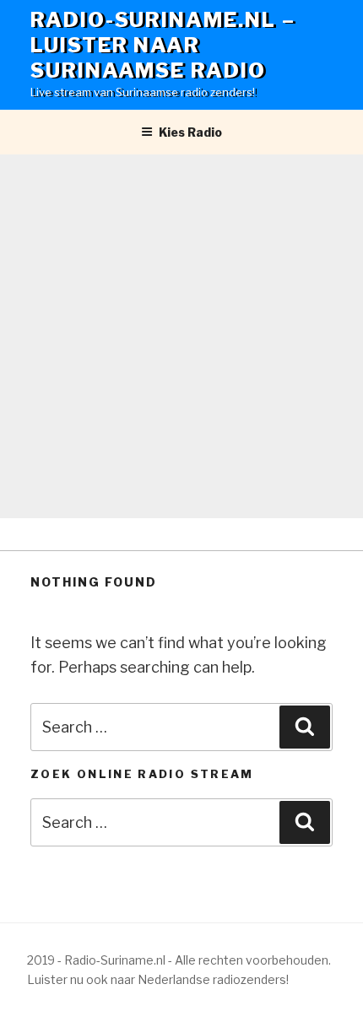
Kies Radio (190, 132)
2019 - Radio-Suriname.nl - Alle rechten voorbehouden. (179, 960)
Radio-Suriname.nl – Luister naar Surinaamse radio (162, 45)
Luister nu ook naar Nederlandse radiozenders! (158, 979)
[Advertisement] (181, 336)
